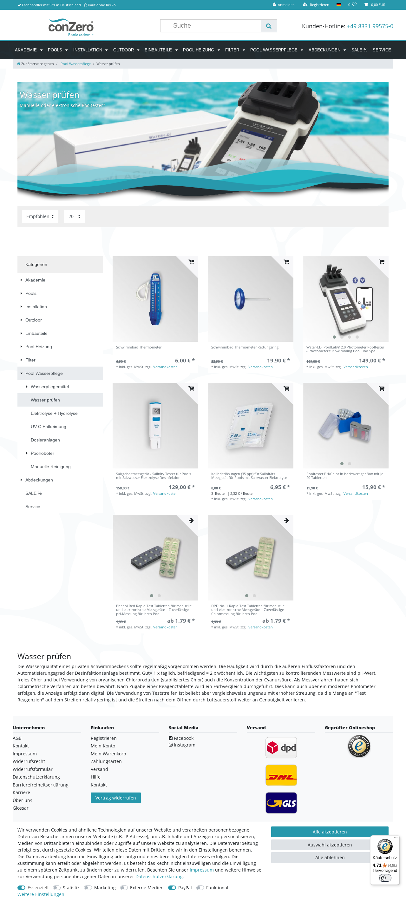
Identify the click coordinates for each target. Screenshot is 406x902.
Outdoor (124, 50)
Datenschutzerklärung (36, 777)
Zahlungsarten (106, 761)
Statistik (71, 888)
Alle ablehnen (330, 857)
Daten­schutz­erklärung (159, 876)
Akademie (26, 50)
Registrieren (104, 738)
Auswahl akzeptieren (330, 845)
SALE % (359, 50)
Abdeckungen (325, 50)
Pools (55, 50)
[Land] (338, 5)
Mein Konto (103, 746)
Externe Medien (147, 888)
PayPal (185, 888)
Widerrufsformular (33, 769)
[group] (346, 299)
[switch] (385, 878)
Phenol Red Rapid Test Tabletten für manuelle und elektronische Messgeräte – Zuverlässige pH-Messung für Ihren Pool (154, 610)
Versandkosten (165, 366)
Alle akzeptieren (330, 832)
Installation (88, 50)
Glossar (21, 808)
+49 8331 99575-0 (370, 26)
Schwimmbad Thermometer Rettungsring (244, 347)
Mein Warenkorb (108, 754)
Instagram (184, 745)
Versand (99, 769)
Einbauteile (159, 50)
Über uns (22, 800)
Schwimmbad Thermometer (138, 347)
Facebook (183, 738)
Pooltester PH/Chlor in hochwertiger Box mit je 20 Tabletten (344, 476)
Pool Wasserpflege (274, 50)
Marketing (105, 888)
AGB (17, 738)
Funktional (217, 888)
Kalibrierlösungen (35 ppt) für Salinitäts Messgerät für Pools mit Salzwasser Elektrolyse (249, 476)
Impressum (25, 754)
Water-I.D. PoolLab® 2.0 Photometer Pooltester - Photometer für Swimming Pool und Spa (345, 349)
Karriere (21, 792)
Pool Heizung (199, 50)
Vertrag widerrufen (115, 798)
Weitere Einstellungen (40, 894)
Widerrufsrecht (29, 761)
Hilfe (96, 777)
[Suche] (269, 26)
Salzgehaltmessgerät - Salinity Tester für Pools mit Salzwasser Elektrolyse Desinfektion (153, 476)
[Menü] (396, 839)
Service (382, 50)
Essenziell (38, 888)
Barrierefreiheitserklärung (41, 785)
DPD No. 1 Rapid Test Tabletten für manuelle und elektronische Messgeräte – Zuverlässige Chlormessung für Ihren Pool (248, 610)
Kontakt (21, 746)
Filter (232, 50)
